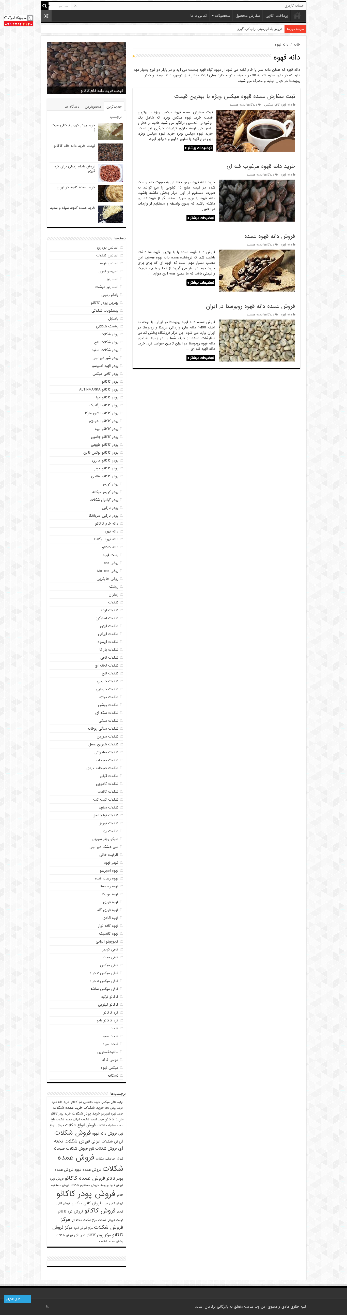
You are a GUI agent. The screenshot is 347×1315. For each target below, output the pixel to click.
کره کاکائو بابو (107, 1020)
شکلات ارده (109, 610)
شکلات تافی (109, 657)
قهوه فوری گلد (107, 910)
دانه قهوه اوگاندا (106, 539)
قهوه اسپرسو (109, 870)
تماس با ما (198, 16)
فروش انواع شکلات (80, 1125)
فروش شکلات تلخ (103, 1148)
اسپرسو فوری (108, 271)
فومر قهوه (111, 862)
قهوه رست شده (106, 878)
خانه (297, 15)
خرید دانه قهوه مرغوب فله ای (261, 166)
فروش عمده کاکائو (85, 1178)
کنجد (114, 1028)
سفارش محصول (247, 16)
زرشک (113, 586)
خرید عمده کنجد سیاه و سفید (72, 208)
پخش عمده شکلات (111, 1241)
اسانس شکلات (107, 255)
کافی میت (110, 957)
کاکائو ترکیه (109, 997)
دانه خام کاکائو (106, 523)
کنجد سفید (110, 1036)
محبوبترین (93, 106)
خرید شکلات (94, 1107)
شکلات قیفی (109, 776)
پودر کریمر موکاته (105, 492)
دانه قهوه (286, 105)
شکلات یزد (110, 831)
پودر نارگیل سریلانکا (103, 515)
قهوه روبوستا (109, 886)
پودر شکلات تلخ (106, 342)
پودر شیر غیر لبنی (105, 358)
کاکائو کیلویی (108, 1004)
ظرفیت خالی (108, 855)
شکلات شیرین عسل (103, 744)
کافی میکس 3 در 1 (104, 981)
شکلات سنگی (108, 721)
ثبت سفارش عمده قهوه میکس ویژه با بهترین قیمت (234, 96)
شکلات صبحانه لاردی (102, 768)
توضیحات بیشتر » (198, 148)
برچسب (116, 117)
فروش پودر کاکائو (85, 1194)
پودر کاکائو (110, 381)
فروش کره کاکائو (70, 1211)
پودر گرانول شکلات (104, 500)
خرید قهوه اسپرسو (112, 1113)
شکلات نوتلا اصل (105, 815)
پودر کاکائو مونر (106, 468)
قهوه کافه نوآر (108, 926)
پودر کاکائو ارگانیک (103, 405)
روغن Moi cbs (107, 571)
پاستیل (113, 318)
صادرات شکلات (106, 1125)
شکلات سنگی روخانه (103, 728)
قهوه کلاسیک (108, 933)
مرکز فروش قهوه (83, 1228)
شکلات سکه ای (106, 713)
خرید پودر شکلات (86, 1113)
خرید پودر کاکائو (61, 1113)
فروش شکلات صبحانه (70, 1148)
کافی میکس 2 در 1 (104, 973)
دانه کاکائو (110, 547)
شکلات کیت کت (105, 799)
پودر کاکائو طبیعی (104, 444)
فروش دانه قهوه (104, 1133)
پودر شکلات (109, 334)
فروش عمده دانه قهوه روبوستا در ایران (250, 306)
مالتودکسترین (107, 1052)
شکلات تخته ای (106, 665)
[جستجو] (45, 6)
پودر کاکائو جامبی (104, 437)
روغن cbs (111, 563)
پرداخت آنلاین (276, 16)
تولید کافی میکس (112, 1102)
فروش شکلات (72, 1133)
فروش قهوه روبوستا (111, 1185)
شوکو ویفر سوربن (105, 839)
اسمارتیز (112, 279)
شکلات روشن (108, 705)
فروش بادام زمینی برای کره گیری (96, 90)
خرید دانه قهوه (61, 1102)
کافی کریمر (110, 949)
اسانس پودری (107, 247)
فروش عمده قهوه (87, 1170)
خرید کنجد (97, 1119)
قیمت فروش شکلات (110, 1220)
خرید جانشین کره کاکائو (85, 1102)
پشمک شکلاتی (107, 326)
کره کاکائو (110, 1012)
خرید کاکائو (114, 1119)
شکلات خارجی (107, 681)
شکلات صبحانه (107, 760)
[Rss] (75, 6)
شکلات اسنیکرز (107, 618)
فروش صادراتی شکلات (109, 1159)
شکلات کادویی (107, 784)
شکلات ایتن (109, 626)
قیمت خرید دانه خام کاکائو (74, 146)
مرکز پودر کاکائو (99, 1235)
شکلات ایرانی (108, 634)
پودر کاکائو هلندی (104, 476)
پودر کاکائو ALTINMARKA (98, 389)
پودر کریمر (110, 484)
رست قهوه (110, 555)
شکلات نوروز (109, 823)
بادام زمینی (109, 295)
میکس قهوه (109, 1068)
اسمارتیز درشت (106, 287)
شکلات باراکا (108, 650)
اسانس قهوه (109, 263)
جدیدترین (114, 106)
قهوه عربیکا (110, 894)
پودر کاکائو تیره (106, 429)
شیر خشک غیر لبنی (103, 847)
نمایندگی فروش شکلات (70, 1235)
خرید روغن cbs (114, 1108)
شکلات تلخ (110, 673)
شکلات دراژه (108, 697)
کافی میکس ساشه (104, 989)
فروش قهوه (57, 1179)
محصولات (222, 16)
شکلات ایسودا (107, 642)
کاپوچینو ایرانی (107, 941)
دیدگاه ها (72, 106)
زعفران (113, 594)
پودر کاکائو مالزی (105, 460)
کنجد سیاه (110, 1044)
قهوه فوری (110, 902)
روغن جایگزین (107, 579)
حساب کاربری (294, 5)
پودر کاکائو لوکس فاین (100, 452)
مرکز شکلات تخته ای (84, 1220)
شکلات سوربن (107, 736)
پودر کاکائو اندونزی (103, 421)
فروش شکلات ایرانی (107, 1141)
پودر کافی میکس (105, 374)
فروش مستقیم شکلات (85, 1185)
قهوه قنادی (110, 918)
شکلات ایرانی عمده (77, 1119)
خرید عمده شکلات (67, 1107)
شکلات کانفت (108, 791)
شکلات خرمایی (107, 689)
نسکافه (113, 1075)
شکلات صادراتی (106, 752)
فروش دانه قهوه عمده (269, 236)
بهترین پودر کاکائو (104, 303)
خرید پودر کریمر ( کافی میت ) (73, 127)
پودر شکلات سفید (105, 350)
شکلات (113, 602)
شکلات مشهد (108, 807)
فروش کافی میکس (86, 1203)
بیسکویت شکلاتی (104, 310)
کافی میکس (271, 105)
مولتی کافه (110, 1060)
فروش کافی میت (112, 1203)
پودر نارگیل (110, 508)
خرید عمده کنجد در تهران (265, 29)
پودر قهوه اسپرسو (105, 366)
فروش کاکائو (100, 1211)
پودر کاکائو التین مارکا (101, 413)
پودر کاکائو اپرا (107, 397)
